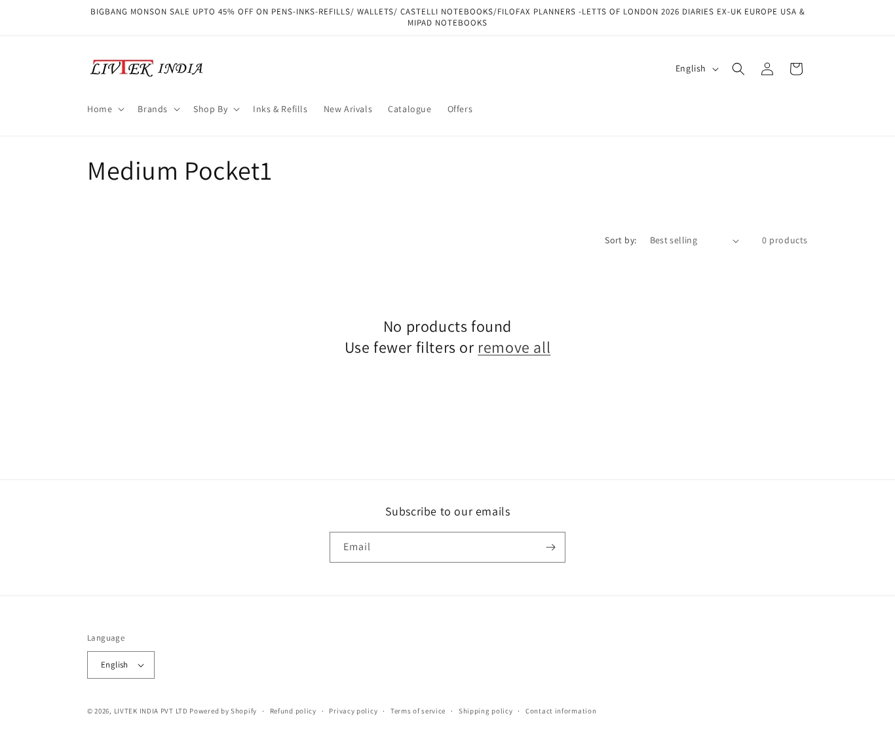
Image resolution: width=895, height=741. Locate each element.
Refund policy (293, 710)
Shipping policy (486, 710)
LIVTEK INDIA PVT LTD (151, 710)
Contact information (560, 710)
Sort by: (620, 240)
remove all (514, 347)
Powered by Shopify (223, 710)
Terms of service (418, 710)
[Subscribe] (550, 547)
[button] (104, 109)
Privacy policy (353, 710)
